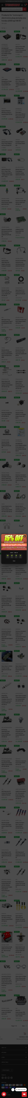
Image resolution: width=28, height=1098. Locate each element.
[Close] (24, 536)
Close (14, 560)
